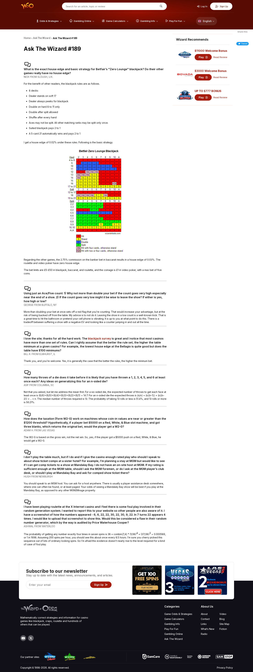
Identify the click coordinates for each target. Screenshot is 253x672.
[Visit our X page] (31, 638)
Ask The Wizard (173, 638)
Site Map (224, 623)
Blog (222, 618)
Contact (205, 618)
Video (222, 613)
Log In (203, 6)
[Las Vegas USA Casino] (212, 581)
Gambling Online (173, 633)
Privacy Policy (225, 667)
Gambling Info (172, 623)
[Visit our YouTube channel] (23, 638)
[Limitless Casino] (147, 581)
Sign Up (223, 6)
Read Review (220, 57)
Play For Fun (171, 628)
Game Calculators (174, 618)
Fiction (223, 628)
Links (204, 623)
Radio (204, 633)
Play (201, 57)
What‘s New (207, 628)
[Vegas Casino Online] (179, 581)
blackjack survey (99, 338)
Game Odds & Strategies (178, 613)
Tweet (244, 43)
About (204, 613)
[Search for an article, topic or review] (160, 6)
